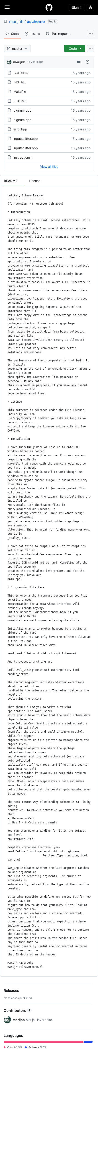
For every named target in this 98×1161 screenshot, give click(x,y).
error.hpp (20, 129)
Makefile (19, 92)
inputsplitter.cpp (25, 138)
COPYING (20, 73)
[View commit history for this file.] (87, 62)
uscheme (36, 21)
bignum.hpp (22, 120)
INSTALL (19, 82)
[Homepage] (49, 7)
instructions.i (22, 157)
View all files (49, 166)
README (19, 101)
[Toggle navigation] (7, 7)
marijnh (16, 21)
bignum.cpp (22, 110)
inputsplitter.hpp (25, 148)
